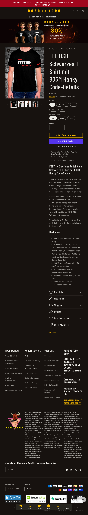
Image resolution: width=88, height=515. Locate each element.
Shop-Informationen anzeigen (62, 160)
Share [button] (54, 332)
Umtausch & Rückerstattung (31, 367)
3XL (62, 109)
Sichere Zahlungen (32, 378)
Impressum (46, 510)
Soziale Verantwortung (11, 379)
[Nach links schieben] (7, 104)
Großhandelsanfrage (52, 380)
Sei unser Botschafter (52, 375)
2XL (53, 109)
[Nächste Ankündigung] (83, 3)
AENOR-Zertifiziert (12, 368)
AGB (74, 508)
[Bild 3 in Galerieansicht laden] (28, 104)
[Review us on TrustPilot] (58, 502)
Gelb (62, 118)
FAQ (26, 356)
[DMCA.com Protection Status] (13, 499)
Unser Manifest (11, 356)
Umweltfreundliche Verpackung (12, 362)
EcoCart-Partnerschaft (14, 390)
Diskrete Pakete (31, 383)
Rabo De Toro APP (51, 385)
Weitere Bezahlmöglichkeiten (66, 146)
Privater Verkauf (31, 388)
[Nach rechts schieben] (41, 104)
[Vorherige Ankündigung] (4, 3)
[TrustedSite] (36, 499)
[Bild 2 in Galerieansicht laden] (21, 104)
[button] (4, 10)
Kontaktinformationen (60, 510)
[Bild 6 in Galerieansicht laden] (35, 104)
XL (74, 104)
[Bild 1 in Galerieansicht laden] (14, 104)
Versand (52, 97)
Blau (71, 118)
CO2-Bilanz (9, 386)
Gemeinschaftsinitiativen (14, 373)
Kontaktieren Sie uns (52, 397)
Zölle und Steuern (31, 373)
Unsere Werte (49, 366)
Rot (53, 118)
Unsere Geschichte (51, 361)
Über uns (47, 356)
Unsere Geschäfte (51, 370)
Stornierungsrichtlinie (76, 510)
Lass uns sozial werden (50, 391)
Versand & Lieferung (32, 361)
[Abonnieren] (41, 469)
